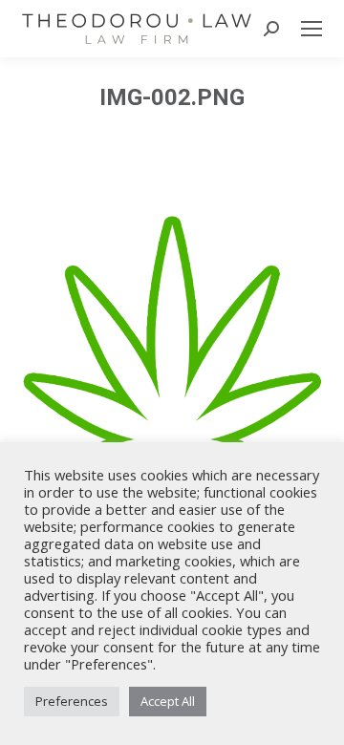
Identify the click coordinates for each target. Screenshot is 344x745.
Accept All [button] (167, 701)
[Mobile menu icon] (311, 28)
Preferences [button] (71, 701)
